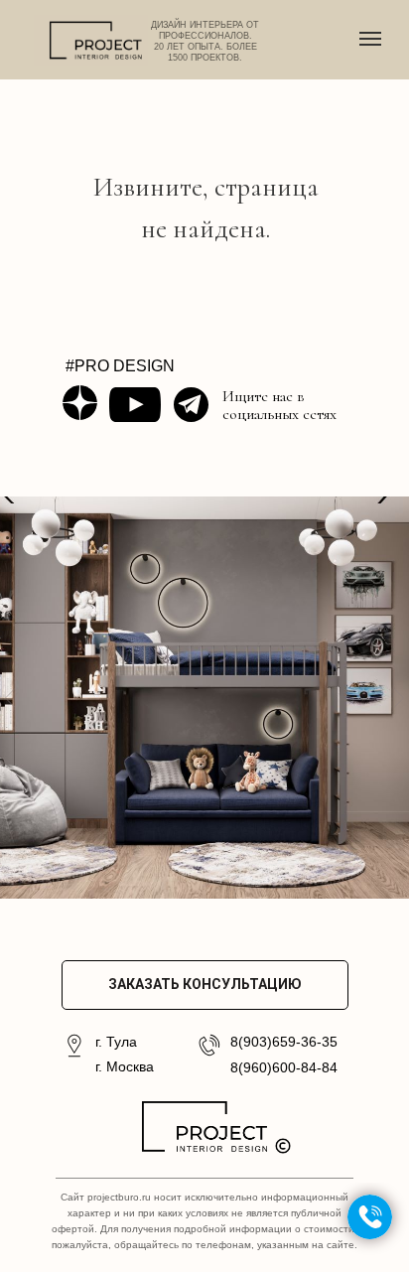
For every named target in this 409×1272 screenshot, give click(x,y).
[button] (369, 1217)
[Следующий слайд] (399, 697)
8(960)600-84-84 (284, 1067)
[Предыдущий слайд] (10, 697)
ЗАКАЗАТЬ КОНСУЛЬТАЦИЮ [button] (205, 984)
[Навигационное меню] (370, 39)
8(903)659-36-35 (284, 1042)
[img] (80, 402)
